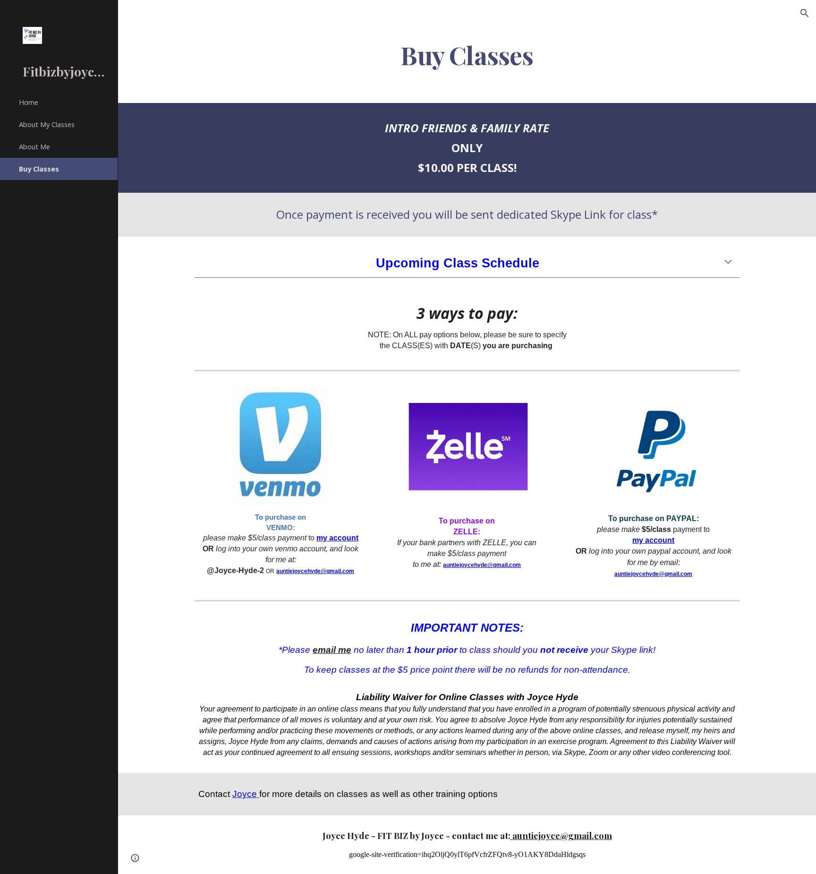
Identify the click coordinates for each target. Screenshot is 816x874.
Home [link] (28, 102)
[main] (467, 55)
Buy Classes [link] (39, 168)
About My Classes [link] (47, 124)
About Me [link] (34, 146)
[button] (804, 13)
